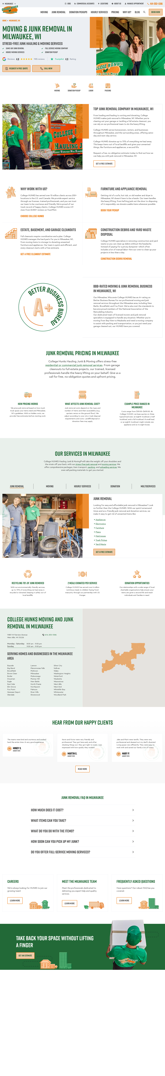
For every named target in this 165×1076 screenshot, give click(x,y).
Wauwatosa (58, 681)
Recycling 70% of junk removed (28, 583)
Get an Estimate (25, 955)
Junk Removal (59, 12)
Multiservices (148, 486)
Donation (115, 486)
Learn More (15, 900)
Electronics (101, 523)
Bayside (10, 665)
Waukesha (58, 679)
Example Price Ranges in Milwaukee (137, 405)
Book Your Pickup (110, 210)
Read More (82, 769)
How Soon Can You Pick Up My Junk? (55, 841)
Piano (98, 532)
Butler (9, 676)
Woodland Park (60, 695)
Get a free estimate (104, 163)
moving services (109, 464)
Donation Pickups (78, 12)
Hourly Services (99, 12)
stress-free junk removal (86, 464)
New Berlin (35, 681)
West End (58, 687)
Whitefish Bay (59, 689)
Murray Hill (35, 679)
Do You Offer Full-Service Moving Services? (60, 852)
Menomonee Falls (38, 668)
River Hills (35, 692)
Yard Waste (101, 544)
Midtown (34, 671)
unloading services (108, 467)
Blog (137, 12)
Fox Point (11, 689)
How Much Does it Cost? (47, 810)
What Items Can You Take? (48, 820)
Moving (44, 12)
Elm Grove (11, 687)
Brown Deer (12, 673)
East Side (11, 684)
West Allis (58, 684)
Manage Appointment (135, 3)
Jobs (69, 3)
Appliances (101, 519)
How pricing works (28, 404)
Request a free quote (18, 68)
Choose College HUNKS (32, 216)
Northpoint (35, 687)
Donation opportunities (137, 583)
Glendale (10, 695)
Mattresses (101, 536)
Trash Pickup (101, 540)
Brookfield (11, 671)
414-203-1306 (156, 4)
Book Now (155, 12)
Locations (104, 3)
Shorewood (35, 695)
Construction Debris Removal (116, 258)
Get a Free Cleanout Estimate (35, 254)
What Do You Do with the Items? (52, 831)
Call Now (48, 68)
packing (91, 467)
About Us (117, 3)
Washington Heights (62, 673)
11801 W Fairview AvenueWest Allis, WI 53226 (17, 636)
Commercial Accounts (85, 3)
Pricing (115, 12)
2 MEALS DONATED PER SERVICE (82, 583)
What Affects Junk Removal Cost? (82, 404)
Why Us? (127, 12)
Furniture (100, 528)
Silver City (58, 665)
